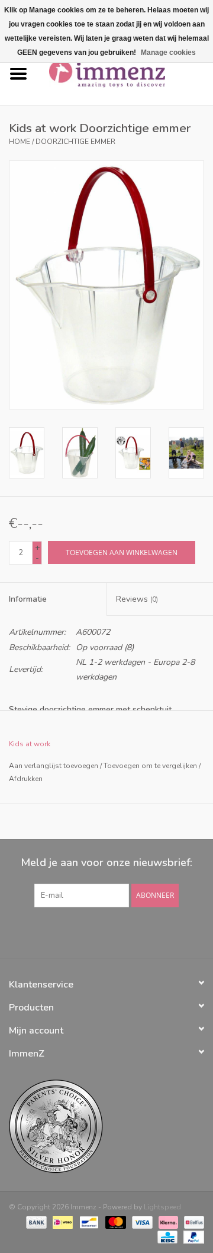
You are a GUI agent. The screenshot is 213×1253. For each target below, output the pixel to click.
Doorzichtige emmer (75, 141)
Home (19, 141)
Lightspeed (162, 1207)
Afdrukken (26, 778)
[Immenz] (125, 73)
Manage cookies (168, 52)
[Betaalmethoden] (35, 1221)
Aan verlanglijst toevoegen (53, 765)
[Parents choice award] (106, 1126)
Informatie (28, 599)
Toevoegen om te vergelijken (151, 765)
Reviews (137, 599)
